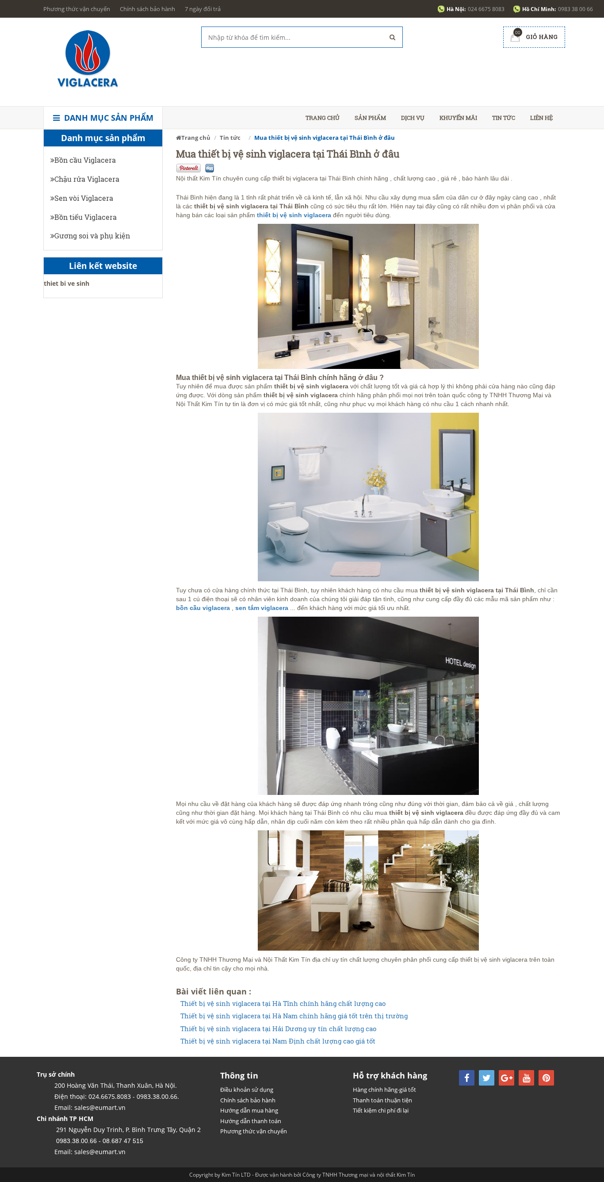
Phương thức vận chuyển (76, 9)
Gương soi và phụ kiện (92, 235)
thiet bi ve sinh (66, 283)
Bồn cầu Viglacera (85, 160)
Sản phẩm (370, 118)
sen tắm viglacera (262, 607)
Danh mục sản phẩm (107, 117)
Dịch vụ (412, 118)
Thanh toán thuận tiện (382, 1100)
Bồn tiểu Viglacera (85, 217)
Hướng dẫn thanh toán (250, 1121)
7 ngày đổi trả (203, 9)
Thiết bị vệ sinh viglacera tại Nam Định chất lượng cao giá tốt (277, 1041)
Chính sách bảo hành (147, 9)
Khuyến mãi (458, 118)
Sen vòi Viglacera (83, 198)
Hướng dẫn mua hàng (249, 1110)
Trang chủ (323, 118)
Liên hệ (541, 118)
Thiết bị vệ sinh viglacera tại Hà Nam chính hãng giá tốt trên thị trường (294, 1016)
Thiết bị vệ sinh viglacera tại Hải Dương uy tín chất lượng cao (278, 1028)
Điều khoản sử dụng (246, 1090)
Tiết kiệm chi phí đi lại (381, 1110)
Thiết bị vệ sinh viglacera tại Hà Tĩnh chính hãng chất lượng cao (283, 1003)
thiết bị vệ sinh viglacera (294, 215)
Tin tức (503, 118)
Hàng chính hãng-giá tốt (384, 1090)
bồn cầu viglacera (203, 607)
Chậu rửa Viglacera (86, 179)
